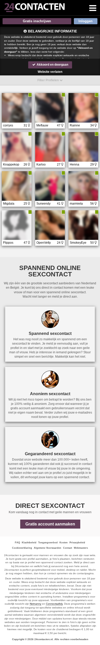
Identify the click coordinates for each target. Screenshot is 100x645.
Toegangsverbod (48, 542)
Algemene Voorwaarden (47, 548)
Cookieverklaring (22, 548)
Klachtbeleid (29, 542)
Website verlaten (50, 72)
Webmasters (81, 548)
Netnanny (35, 603)
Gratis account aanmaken (50, 524)
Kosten (63, 542)
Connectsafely (54, 603)
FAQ (17, 542)
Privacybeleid (77, 542)
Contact (67, 548)
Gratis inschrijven (37, 21)
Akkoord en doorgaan (52, 64)
